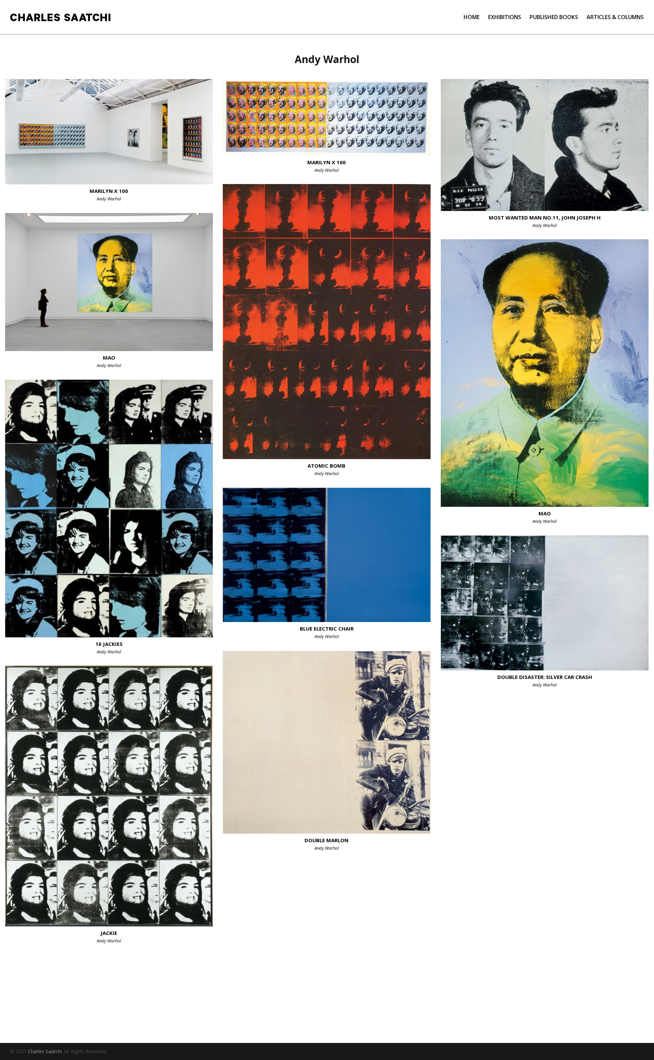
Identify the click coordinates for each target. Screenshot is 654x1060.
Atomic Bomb (326, 466)
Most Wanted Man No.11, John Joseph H (545, 217)
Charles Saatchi (45, 1051)
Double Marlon (326, 840)
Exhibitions (504, 17)
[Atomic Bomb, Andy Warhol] (327, 321)
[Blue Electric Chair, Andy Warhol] (327, 555)
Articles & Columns (615, 17)
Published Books (554, 17)
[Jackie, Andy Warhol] (109, 796)
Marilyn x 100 (109, 191)
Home (472, 17)
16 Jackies (109, 644)
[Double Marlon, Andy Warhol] (327, 742)
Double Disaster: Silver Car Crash (544, 677)
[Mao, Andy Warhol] (109, 282)
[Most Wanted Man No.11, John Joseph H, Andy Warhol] (545, 145)
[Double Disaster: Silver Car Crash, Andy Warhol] (545, 602)
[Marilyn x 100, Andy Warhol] (109, 131)
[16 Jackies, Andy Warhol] (109, 508)
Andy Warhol (109, 199)
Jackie (108, 933)
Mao (109, 357)
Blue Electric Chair (327, 628)
